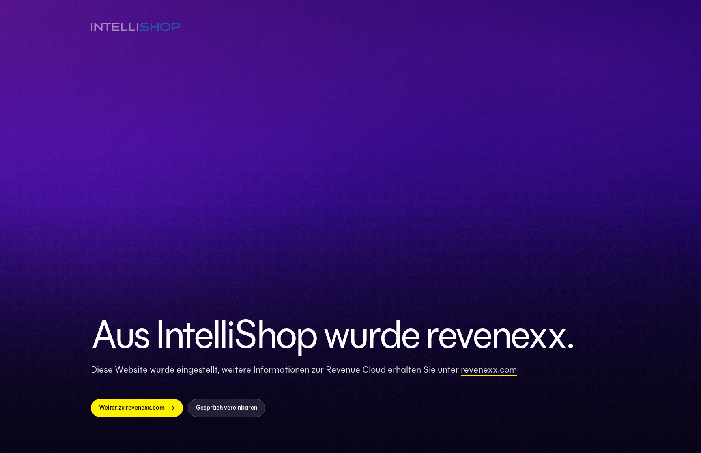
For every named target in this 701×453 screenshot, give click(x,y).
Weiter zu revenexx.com (132, 407)
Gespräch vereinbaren (226, 407)
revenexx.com (489, 369)
